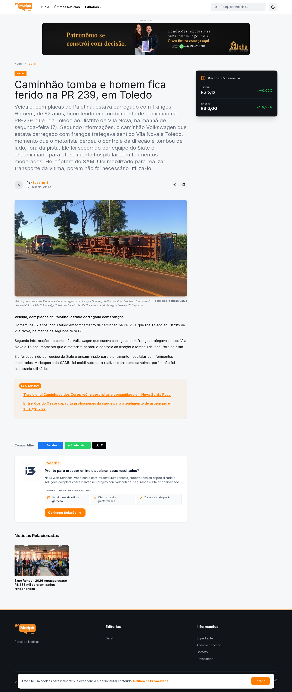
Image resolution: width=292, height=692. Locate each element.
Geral (32, 63)
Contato (202, 652)
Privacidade (205, 659)
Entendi (260, 681)
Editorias (92, 7)
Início (45, 7)
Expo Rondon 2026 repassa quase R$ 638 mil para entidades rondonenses (41, 585)
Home (19, 63)
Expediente (205, 638)
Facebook (53, 445)
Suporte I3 (40, 182)
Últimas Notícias (67, 7)
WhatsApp (80, 445)
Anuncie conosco (209, 645)
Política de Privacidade (150, 681)
